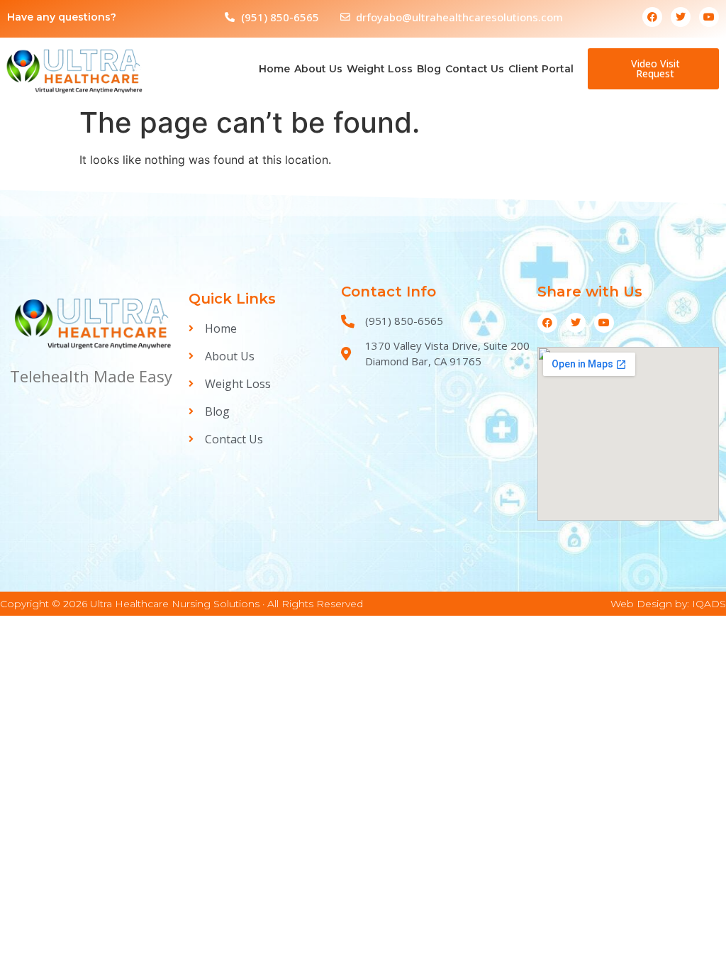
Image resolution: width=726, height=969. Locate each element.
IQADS (709, 603)
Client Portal (541, 68)
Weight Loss (380, 68)
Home (274, 68)
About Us (318, 68)
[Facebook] (652, 17)
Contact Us (474, 68)
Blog (429, 68)
